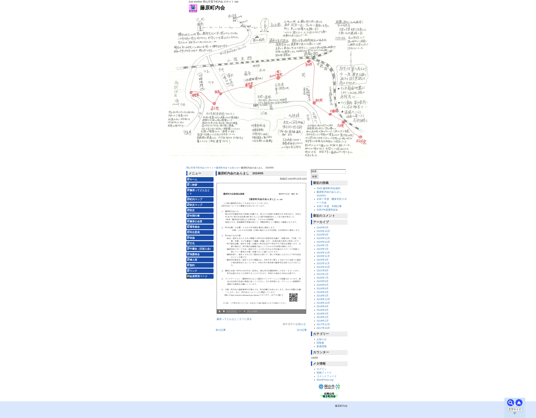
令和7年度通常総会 (327, 209)
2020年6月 (323, 281)
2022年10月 (323, 267)
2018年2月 (323, 317)
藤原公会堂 (196, 221)
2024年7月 (323, 245)
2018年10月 (323, 302)
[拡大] (244, 311)
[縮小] (240, 311)
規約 (192, 265)
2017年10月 (323, 328)
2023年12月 (323, 252)
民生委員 (195, 232)
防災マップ (196, 204)
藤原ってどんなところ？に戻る (234, 319)
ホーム (193, 179)
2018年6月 (323, 310)
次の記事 (302, 330)
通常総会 (195, 226)
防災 (192, 210)
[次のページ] (224, 311)
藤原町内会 (212, 7)
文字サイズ (515, 409)
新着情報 (322, 346)
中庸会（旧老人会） (201, 248)
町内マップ (196, 199)
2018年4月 (323, 313)
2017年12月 (323, 324)
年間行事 (195, 215)
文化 (192, 243)
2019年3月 (323, 292)
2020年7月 (323, 277)
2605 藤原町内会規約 (328, 188)
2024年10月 (323, 241)
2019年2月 (323, 295)
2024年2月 (323, 249)
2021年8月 (323, 270)
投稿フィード (324, 372)
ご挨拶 (193, 184)
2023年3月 (323, 259)
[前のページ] (219, 311)
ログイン (322, 369)
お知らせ (301, 324)
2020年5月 (323, 284)
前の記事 (221, 330)
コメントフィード (327, 376)
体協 (192, 237)
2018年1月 (323, 320)
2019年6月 (323, 288)
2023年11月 (323, 256)
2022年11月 (323, 263)
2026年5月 (323, 227)
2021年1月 (323, 274)
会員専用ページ (198, 276)
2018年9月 (323, 306)
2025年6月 (323, 234)
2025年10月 (323, 231)
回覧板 (320, 342)
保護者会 (195, 254)
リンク (193, 270)
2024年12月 (323, 238)
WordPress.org (325, 379)
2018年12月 (323, 299)
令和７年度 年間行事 (329, 206)
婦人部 (193, 259)
